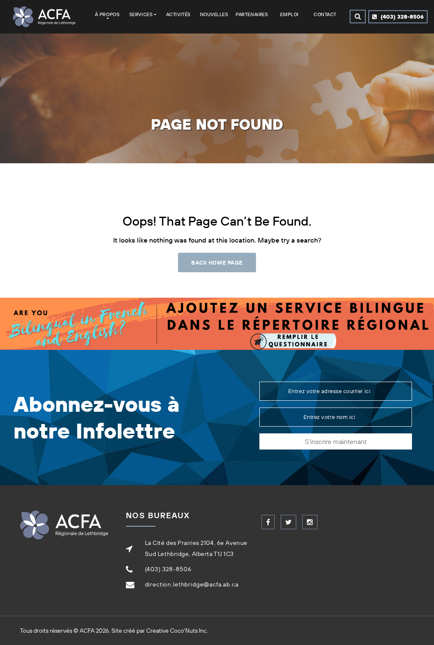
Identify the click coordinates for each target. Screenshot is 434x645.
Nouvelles (214, 14)
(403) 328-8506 (401, 16)
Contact (325, 14)
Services (141, 14)
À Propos (107, 14)
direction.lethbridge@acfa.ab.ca (192, 584)
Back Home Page (216, 262)
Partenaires (252, 14)
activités (178, 14)
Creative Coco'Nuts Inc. (177, 630)
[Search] (358, 16)
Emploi (289, 14)
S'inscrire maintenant (336, 441)
